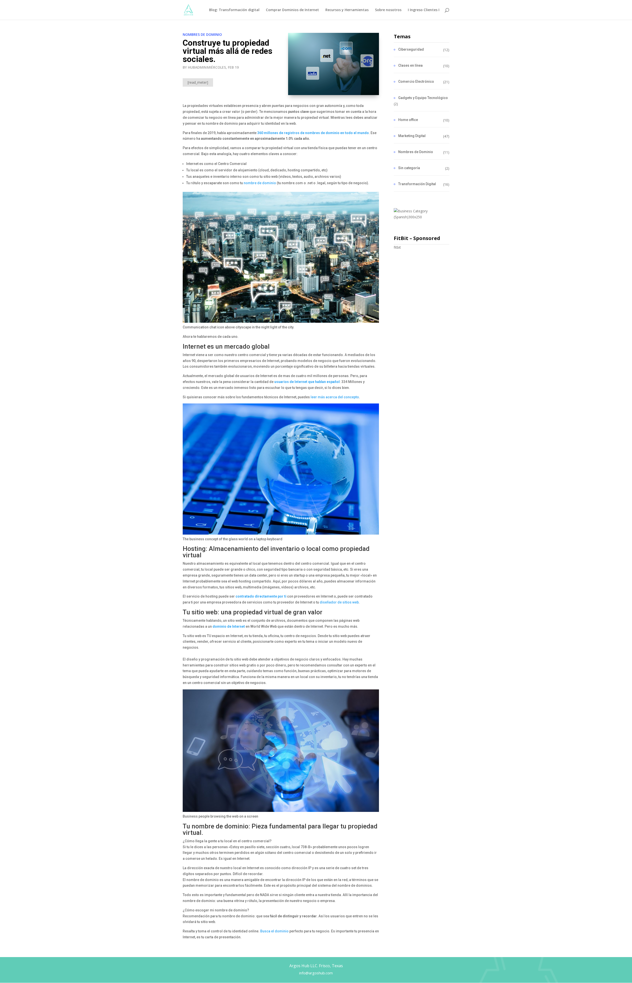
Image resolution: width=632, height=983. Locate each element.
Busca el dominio (274, 931)
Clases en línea (410, 65)
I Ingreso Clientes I (423, 10)
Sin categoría (409, 168)
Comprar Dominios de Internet (292, 10)
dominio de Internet (229, 626)
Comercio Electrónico (416, 81)
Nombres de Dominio (202, 34)
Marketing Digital (412, 136)
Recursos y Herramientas (347, 10)
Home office (408, 120)
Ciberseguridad (411, 49)
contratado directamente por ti (261, 596)
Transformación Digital (417, 184)
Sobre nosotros (388, 10)
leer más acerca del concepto (335, 397)
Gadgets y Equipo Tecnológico (423, 98)
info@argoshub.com (316, 972)
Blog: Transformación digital (234, 10)
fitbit (397, 247)
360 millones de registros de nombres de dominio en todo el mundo (313, 133)
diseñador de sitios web (339, 602)
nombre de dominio (260, 183)
